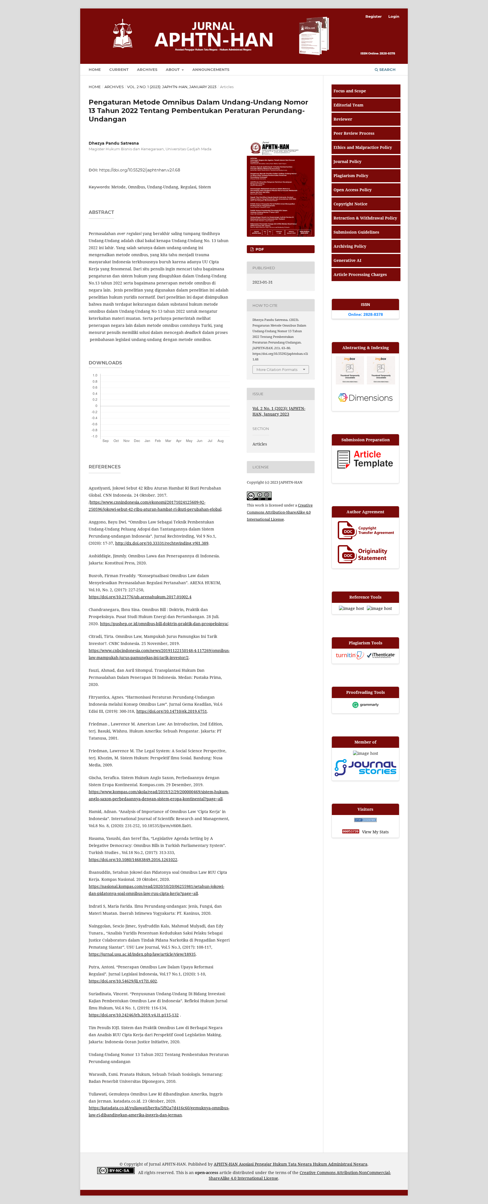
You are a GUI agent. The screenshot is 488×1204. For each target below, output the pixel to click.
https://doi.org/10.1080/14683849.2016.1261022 (133, 859)
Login (393, 16)
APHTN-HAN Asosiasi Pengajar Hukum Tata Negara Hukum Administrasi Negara (290, 1164)
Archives (147, 69)
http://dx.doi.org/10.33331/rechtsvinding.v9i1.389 (161, 543)
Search (387, 69)
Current (118, 69)
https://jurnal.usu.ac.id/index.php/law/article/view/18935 (142, 954)
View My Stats (375, 831)
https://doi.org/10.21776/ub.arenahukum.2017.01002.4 (140, 596)
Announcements (210, 69)
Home (95, 69)
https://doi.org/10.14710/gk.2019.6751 (171, 711)
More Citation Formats (276, 369)
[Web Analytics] (365, 820)
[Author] (365, 531)
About (173, 69)
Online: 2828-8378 (365, 314)
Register (373, 16)
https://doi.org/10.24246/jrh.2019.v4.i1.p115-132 (134, 1015)
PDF (259, 249)
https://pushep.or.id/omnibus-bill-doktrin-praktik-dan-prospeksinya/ (164, 623)
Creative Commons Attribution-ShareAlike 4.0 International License (280, 512)
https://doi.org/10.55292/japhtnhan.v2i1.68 (139, 170)
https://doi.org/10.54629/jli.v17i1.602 (123, 981)
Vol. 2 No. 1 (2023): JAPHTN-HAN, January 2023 (171, 86)
